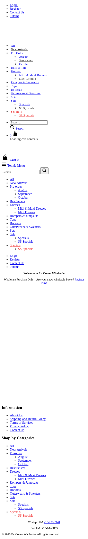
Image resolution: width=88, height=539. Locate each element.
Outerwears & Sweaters (26, 93)
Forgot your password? (44, 351)
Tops (14, 86)
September (26, 60)
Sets (13, 97)
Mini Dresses (27, 78)
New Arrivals (19, 49)
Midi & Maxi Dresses (33, 75)
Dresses (16, 71)
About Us (16, 415)
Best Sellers (18, 67)
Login (14, 5)
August (23, 56)
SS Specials (26, 108)
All (13, 45)
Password (8, 310)
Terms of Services (21, 422)
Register (15, 8)
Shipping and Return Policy (28, 419)
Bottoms (16, 89)
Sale (14, 100)
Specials (24, 104)
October (24, 64)
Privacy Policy (19, 426)
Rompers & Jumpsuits (25, 82)
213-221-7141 (52, 522)
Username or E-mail (15, 292)
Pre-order (17, 53)
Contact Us (17, 12)
